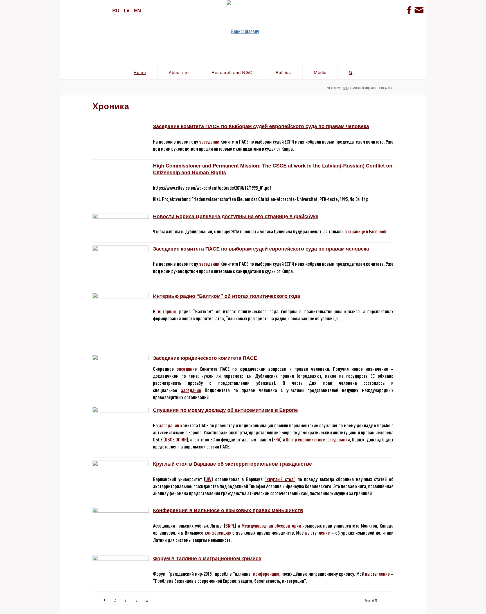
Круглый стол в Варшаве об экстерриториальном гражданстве (232, 463)
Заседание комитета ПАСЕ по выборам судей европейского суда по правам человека (261, 126)
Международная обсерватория (271, 525)
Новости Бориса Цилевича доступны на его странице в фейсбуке (235, 216)
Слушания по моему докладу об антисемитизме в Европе (225, 410)
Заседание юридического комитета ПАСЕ (205, 357)
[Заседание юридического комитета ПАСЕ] (121, 375)
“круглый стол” (280, 479)
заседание (187, 369)
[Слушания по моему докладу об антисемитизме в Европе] (121, 427)
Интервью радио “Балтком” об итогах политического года (226, 296)
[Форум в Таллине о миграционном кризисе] (121, 565)
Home (345, 88)
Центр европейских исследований (318, 439)
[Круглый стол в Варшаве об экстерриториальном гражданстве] (121, 468)
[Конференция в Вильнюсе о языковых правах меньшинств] (121, 528)
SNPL (230, 525)
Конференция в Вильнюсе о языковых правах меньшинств (228, 510)
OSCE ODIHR (175, 439)
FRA (276, 439)
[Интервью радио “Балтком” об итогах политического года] (121, 321)
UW (208, 479)
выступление (317, 532)
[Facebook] (409, 10)
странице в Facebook (367, 231)
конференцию (218, 532)
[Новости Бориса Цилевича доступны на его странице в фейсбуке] (121, 222)
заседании (209, 141)
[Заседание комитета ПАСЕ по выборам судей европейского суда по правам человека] (121, 266)
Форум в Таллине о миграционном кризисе (207, 558)
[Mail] (419, 10)
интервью (167, 311)
